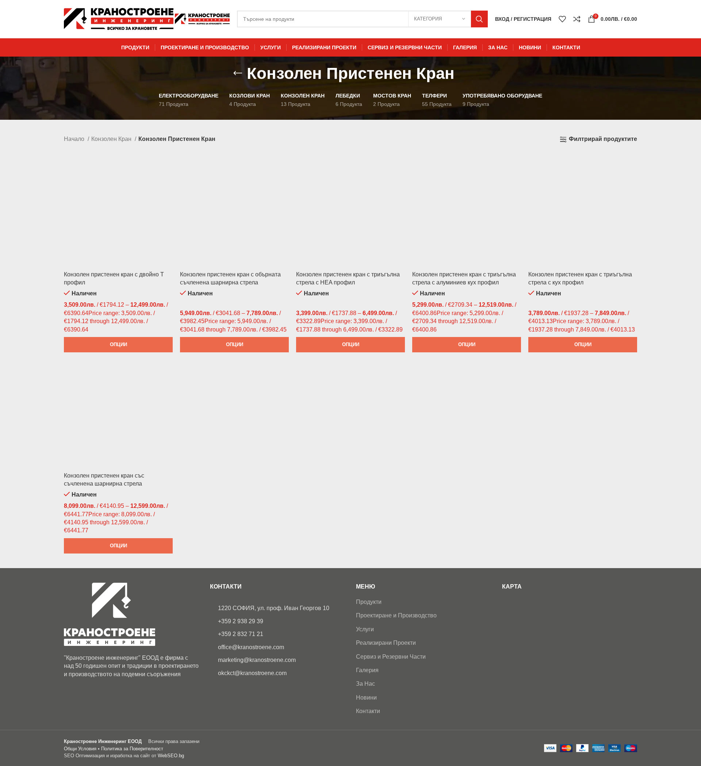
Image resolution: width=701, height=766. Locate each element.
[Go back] (238, 73)
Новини (366, 697)
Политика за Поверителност (132, 748)
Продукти (369, 602)
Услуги (365, 629)
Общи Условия (80, 748)
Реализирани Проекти (386, 643)
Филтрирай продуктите (603, 139)
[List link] (277, 608)
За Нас (365, 684)
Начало (75, 139)
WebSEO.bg (171, 755)
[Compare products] (577, 19)
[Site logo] (119, 18)
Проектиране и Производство (396, 615)
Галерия (367, 670)
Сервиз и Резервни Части (391, 657)
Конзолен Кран (112, 139)
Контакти (368, 711)
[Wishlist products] (562, 19)
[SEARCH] (479, 19)
